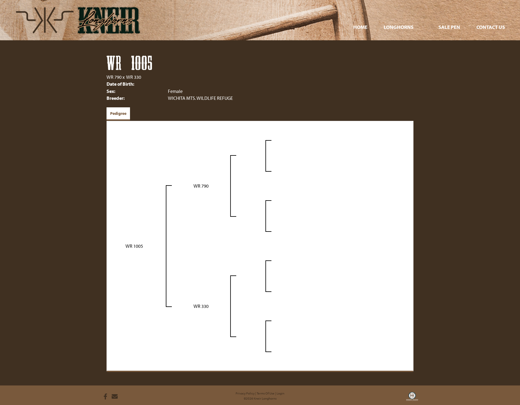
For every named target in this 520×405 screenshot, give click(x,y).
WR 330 (133, 77)
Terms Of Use (265, 393)
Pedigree (118, 113)
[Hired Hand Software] (412, 398)
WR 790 (114, 77)
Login (280, 393)
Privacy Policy (245, 393)
